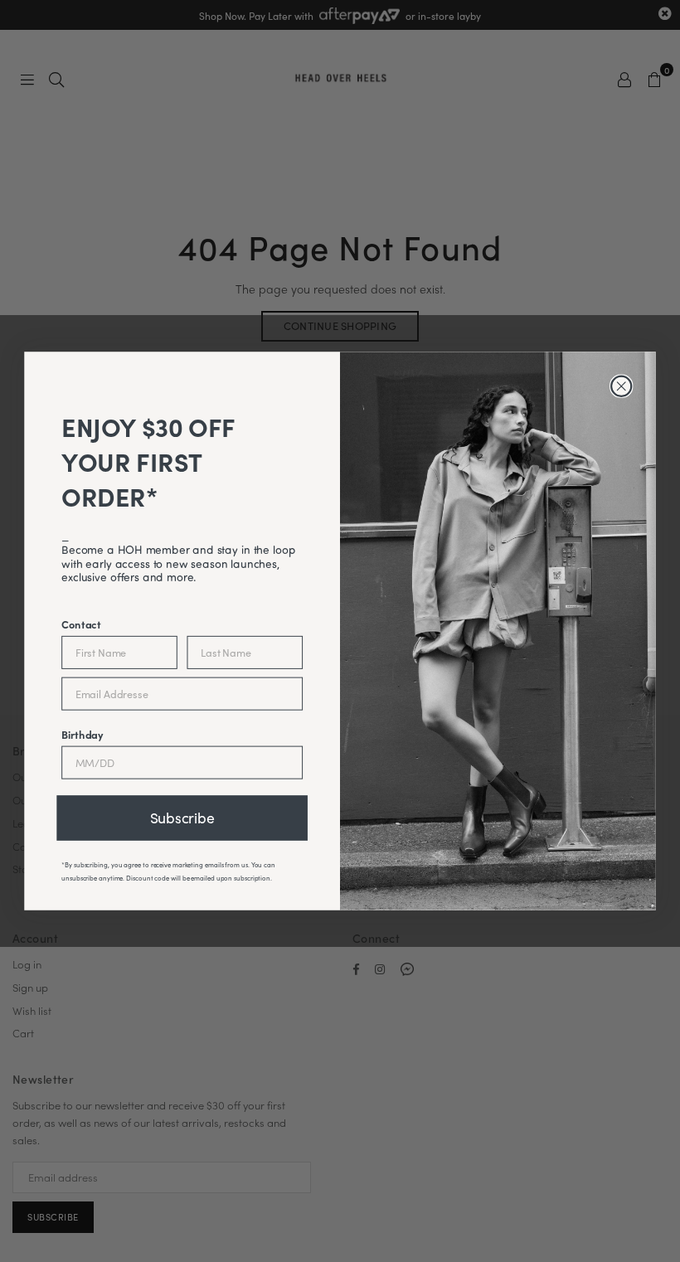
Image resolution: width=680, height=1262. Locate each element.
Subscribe (182, 818)
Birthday (82, 733)
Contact (81, 623)
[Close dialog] (621, 386)
